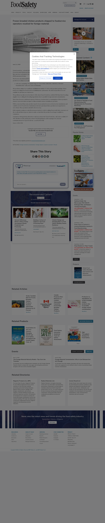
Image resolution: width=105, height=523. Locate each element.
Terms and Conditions (43, 68)
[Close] (74, 54)
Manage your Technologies (45, 78)
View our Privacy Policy (54, 74)
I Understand (57, 78)
